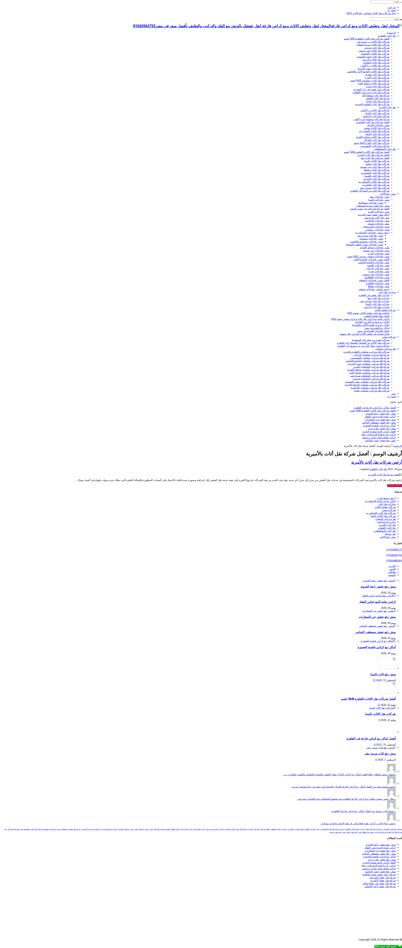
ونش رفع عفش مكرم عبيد (382, 428)
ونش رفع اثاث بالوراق (378, 125)
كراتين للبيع (188, 829)
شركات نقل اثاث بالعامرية (375, 184)
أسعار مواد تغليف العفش (376, 316)
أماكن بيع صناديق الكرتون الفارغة (372, 322)
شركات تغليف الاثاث (385, 310)
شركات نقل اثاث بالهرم (373, 829)
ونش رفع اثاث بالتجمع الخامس (373, 262)
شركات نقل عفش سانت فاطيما (379, 874)
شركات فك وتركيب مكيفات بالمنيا (371, 390)
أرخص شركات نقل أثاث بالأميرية (376, 462)
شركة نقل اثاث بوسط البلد (375, 95)
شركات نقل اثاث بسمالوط (33, 829)
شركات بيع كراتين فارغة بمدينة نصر (218, 829)
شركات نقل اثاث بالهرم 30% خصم (371, 143)
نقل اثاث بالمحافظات (385, 149)
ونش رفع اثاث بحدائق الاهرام (374, 247)
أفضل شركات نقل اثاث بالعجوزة (372, 122)
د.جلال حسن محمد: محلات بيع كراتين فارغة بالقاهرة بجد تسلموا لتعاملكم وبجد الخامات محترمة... (346, 798)
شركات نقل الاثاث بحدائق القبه (373, 83)
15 (374, 680)
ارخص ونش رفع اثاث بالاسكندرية (372, 232)
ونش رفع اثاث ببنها (379, 196)
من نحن (392, 7)
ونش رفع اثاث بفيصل (378, 223)
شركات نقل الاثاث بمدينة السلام (373, 44)
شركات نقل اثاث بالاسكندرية (381, 513)
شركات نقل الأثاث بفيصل (376, 128)
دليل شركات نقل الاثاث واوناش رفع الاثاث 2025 (371, 13)
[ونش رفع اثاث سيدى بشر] (381, 747)
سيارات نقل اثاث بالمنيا (377, 304)
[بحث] (400, 2)
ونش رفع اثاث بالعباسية (377, 220)
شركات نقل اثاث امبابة (377, 101)
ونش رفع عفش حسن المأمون (380, 440)
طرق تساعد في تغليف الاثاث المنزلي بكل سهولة (364, 333)
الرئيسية (391, 32)
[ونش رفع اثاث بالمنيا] (387, 668)
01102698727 (394, 549)
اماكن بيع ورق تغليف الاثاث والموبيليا (370, 325)
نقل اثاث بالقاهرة (387, 35)
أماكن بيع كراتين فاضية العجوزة (379, 425)
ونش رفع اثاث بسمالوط (371, 202)
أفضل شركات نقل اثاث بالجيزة (259, 829)
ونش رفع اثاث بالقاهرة (377, 283)
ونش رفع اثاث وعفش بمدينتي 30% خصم (368, 256)
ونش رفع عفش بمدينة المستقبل (372, 205)
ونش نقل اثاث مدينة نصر (376, 217)
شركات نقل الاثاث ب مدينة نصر (373, 41)
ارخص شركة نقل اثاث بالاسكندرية (332, 829)
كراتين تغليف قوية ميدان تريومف (379, 437)
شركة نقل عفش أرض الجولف (380, 886)
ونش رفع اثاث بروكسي (377, 229)
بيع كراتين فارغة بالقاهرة (279, 829)
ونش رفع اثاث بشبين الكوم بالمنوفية (364, 244)
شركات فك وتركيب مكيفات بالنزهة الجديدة (367, 384)
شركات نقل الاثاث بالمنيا (376, 160)
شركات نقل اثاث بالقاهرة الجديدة (372, 104)
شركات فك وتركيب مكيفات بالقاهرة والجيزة (366, 351)
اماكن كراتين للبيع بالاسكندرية (380, 501)
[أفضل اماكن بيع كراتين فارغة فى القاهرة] (387, 732)
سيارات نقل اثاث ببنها (378, 298)
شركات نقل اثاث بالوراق (376, 140)
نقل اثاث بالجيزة (387, 107)
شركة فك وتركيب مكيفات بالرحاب (371, 354)
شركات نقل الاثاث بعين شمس (373, 50)
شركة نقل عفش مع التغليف (71, 829)
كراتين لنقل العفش (177, 829)
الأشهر (392, 569)
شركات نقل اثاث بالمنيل (376, 113)
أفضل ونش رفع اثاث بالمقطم (374, 280)
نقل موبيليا (390, 533)
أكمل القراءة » (394, 485)
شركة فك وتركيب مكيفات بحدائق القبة (369, 372)
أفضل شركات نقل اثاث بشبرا (159, 829)
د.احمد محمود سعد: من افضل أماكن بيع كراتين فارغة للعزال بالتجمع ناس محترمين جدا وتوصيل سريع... (343, 786)
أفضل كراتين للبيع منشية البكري (379, 431)
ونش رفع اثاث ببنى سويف (376, 250)
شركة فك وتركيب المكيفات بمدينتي (371, 378)
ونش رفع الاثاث (388, 193)
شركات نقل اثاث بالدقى (377, 134)
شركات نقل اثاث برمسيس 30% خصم (369, 80)
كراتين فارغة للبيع (386, 522)
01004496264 (394, 560)
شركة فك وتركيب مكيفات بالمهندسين (369, 357)
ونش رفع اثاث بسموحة (371, 238)
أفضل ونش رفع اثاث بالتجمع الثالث (371, 259)
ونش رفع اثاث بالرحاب (377, 268)
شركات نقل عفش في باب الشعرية (371, 89)
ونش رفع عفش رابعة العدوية (380, 413)
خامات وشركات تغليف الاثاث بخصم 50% (368, 313)
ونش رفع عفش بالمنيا (354, 832)
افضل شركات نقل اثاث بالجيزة (373, 155)
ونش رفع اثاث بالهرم (378, 211)
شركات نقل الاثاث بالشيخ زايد (374, 131)
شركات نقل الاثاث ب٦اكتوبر (374, 65)
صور (393, 393)
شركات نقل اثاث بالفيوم (376, 175)
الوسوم (392, 575)
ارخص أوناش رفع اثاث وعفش (373, 289)
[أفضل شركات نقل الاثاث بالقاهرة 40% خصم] (387, 692)
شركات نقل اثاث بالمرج (377, 77)
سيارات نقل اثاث (387, 292)
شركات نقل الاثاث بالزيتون (375, 59)
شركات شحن (389, 336)
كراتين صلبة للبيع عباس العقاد (380, 416)
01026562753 (394, 555)
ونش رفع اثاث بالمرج (378, 253)
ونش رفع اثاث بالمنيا (378, 199)
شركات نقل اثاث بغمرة (377, 74)
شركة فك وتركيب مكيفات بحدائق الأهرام (368, 369)
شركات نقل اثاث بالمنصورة (375, 172)
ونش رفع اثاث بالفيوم (378, 265)
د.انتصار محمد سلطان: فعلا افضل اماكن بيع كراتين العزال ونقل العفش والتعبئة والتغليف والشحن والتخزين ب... (339, 774)
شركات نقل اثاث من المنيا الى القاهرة (369, 190)
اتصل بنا (392, 10)
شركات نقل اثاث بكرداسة (376, 116)
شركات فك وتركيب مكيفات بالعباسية (370, 387)
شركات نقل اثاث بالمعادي (376, 62)
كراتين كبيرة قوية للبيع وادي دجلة (378, 434)
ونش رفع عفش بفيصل (337, 832)
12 (378, 704)
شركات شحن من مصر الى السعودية (370, 339)
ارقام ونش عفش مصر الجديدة (373, 214)
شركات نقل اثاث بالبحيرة (376, 178)
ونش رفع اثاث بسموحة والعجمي (366, 241)
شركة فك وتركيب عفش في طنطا (374, 832)
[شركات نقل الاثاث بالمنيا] (382, 707)
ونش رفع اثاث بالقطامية (376, 277)
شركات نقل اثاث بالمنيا (239, 829)
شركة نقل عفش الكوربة (383, 880)
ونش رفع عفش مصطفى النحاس (379, 422)
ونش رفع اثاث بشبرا (379, 271)
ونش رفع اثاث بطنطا (378, 286)
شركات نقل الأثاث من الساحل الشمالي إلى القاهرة (363, 342)
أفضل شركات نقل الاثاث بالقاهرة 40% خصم (366, 38)
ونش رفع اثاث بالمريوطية (376, 226)
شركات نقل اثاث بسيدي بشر (374, 187)
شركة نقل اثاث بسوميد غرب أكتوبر (371, 119)
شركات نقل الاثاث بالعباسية (375, 53)
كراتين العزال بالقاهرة (312, 829)
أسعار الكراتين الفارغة (296, 829)
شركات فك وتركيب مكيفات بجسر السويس (367, 381)
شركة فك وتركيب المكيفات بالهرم (371, 366)
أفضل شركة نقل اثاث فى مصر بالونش (369, 208)
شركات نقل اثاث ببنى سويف (374, 166)
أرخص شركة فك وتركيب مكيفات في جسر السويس (99, 829)
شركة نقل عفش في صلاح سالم (379, 883)
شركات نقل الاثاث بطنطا (376, 169)
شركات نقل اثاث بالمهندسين (374, 146)
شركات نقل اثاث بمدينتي (376, 47)
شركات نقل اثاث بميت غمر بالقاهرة (371, 92)
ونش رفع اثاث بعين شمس (375, 274)
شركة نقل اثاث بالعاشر (377, 98)
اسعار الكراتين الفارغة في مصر (373, 331)
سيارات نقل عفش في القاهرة (374, 295)
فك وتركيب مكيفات (385, 348)
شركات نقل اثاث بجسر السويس (372, 56)
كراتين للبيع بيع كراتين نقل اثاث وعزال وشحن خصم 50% (360, 319)
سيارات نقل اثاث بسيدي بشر (374, 301)
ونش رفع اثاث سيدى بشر (370, 235)
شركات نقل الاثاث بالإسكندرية (374, 181)
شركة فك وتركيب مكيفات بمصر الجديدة (368, 363)
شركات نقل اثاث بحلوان (377, 163)
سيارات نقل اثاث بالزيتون (376, 307)
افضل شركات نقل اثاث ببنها (375, 158)
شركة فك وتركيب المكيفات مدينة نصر (369, 375)
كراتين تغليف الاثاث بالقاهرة (354, 829)
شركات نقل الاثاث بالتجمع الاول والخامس (368, 71)
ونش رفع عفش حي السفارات (380, 419)
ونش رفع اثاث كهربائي (15, 829)
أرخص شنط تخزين (386, 498)
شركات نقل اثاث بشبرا (377, 86)
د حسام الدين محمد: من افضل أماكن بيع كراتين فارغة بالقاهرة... (363, 811)
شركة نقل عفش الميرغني (382, 877)
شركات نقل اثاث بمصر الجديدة (373, 68)
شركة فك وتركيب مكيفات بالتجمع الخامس (367, 360)
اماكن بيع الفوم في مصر (376, 328)
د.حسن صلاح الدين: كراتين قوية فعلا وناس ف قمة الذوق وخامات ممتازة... (358, 823)
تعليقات (392, 572)
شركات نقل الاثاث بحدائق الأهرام (372, 137)
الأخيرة (392, 566)
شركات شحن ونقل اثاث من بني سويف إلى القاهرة (363, 345)
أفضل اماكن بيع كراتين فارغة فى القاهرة (375, 407)
